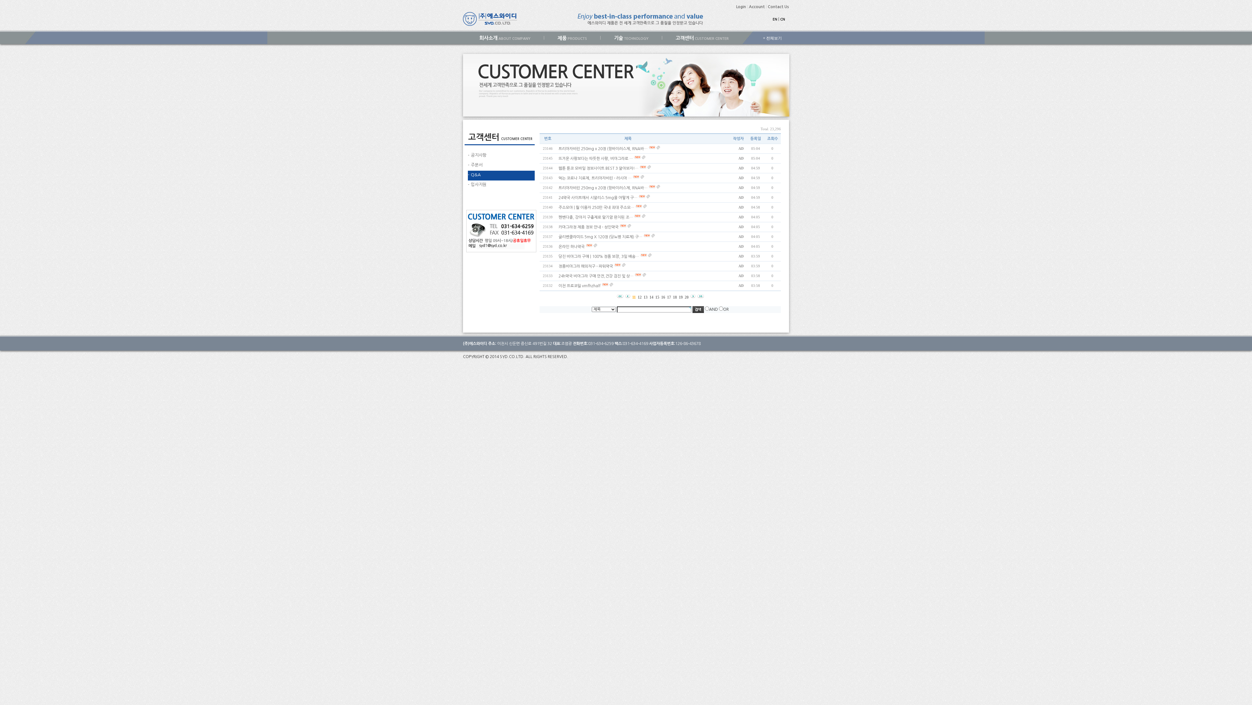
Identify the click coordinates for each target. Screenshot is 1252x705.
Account (757, 7)
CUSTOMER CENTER (702, 38)
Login (741, 7)
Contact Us (778, 7)
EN (775, 19)
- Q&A (474, 175)
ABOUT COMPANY (504, 38)
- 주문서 (475, 165)
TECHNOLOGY (631, 38)
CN (782, 19)
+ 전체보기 (772, 38)
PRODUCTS (572, 38)
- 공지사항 (477, 155)
